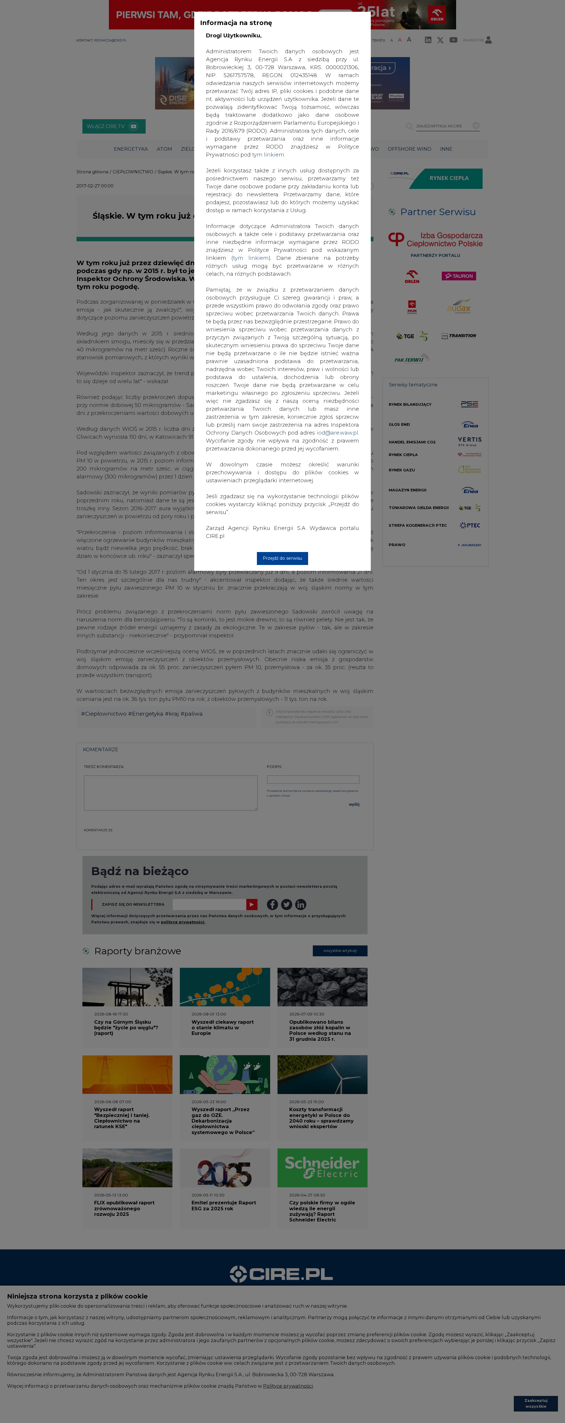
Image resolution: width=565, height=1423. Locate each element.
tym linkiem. (268, 155)
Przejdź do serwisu (282, 558)
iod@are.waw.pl (337, 433)
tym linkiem (251, 258)
